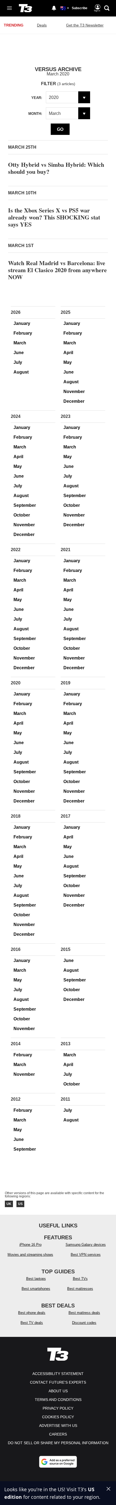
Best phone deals (31, 1313)
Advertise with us (58, 1425)
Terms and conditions (58, 1399)
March (19, 343)
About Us (58, 1391)
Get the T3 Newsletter (85, 25)
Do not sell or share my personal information (58, 1443)
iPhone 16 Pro (30, 1245)
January (21, 323)
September (24, 505)
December (73, 401)
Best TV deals (32, 1323)
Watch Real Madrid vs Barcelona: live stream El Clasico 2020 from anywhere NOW (57, 269)
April (68, 352)
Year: (36, 97)
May (67, 362)
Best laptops (36, 1279)
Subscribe (79, 8)
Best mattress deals (84, 1313)
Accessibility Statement (58, 1373)
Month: (35, 113)
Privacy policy (58, 1408)
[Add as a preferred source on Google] (58, 1462)
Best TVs (80, 1279)
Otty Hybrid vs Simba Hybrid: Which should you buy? (56, 168)
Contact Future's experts (58, 1382)
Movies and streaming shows (30, 1255)
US (20, 1204)
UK (8, 1204)
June (18, 352)
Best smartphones (36, 1289)
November (74, 391)
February (22, 333)
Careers (58, 1434)
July (17, 362)
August (21, 372)
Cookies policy (58, 1417)
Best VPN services (86, 1255)
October (21, 515)
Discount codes (84, 1323)
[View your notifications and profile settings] (54, 8)
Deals (42, 25)
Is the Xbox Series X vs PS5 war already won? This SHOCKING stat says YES (54, 217)
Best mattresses (80, 1289)
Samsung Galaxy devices (86, 1245)
